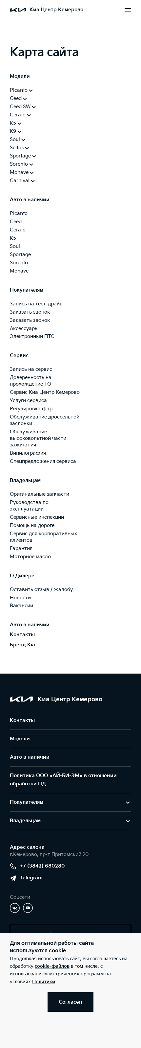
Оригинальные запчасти (39, 494)
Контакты (22, 634)
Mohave (19, 271)
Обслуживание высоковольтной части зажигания (38, 438)
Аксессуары (24, 328)
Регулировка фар (31, 409)
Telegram (31, 878)
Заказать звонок (30, 312)
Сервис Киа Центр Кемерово (45, 392)
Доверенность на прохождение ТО (30, 380)
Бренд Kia (22, 645)
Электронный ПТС (32, 336)
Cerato (18, 230)
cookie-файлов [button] (52, 966)
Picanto (19, 213)
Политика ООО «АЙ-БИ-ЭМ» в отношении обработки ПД (63, 780)
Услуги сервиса (28, 400)
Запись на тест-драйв (36, 304)
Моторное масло (30, 557)
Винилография (28, 453)
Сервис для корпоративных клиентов (43, 537)
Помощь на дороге (32, 525)
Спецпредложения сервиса (43, 461)
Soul (15, 246)
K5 (13, 238)
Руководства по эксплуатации (29, 505)
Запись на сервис (31, 369)
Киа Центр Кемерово (56, 10)
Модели (20, 739)
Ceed (16, 222)
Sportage (20, 254)
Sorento (19, 263)
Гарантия (21, 548)
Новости (20, 598)
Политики (43, 982)
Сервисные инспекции (37, 517)
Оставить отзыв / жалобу (41, 589)
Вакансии (21, 606)
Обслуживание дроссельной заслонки (44, 420)
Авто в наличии (30, 625)
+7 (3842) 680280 (42, 866)
